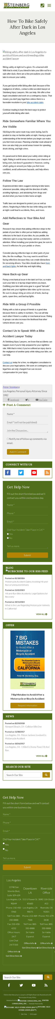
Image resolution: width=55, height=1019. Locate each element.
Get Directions (13, 956)
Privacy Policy (31, 997)
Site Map (24, 1014)
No (10, 537)
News (10, 716)
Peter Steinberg (11, 386)
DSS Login (33, 1014)
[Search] (46, 775)
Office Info (13, 951)
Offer (10, 625)
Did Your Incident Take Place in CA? (25, 529)
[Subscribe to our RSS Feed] (27, 571)
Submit (27, 555)
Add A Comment (18, 451)
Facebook (14, 399)
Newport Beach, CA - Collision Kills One (23, 726)
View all (40, 614)
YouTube (42, 399)
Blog (9, 567)
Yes (11, 533)
